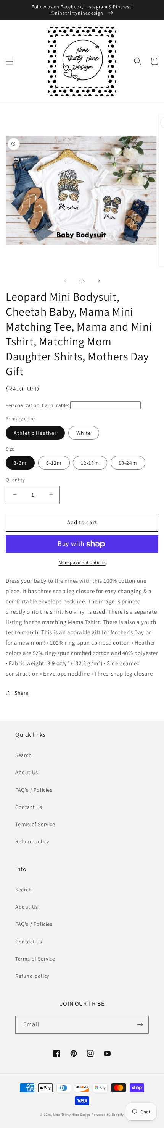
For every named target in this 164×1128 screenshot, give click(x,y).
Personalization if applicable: (37, 405)
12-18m (90, 462)
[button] (9, 61)
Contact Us (28, 807)
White (83, 432)
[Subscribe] (140, 1025)
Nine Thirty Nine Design (71, 1114)
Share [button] (21, 692)
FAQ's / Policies (34, 789)
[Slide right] (98, 280)
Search (23, 755)
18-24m (128, 462)
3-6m (20, 462)
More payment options (82, 562)
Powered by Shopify (108, 1114)
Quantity (15, 479)
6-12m (54, 462)
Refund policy (32, 841)
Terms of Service (35, 824)
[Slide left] (65, 280)
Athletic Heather (35, 432)
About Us (26, 772)
